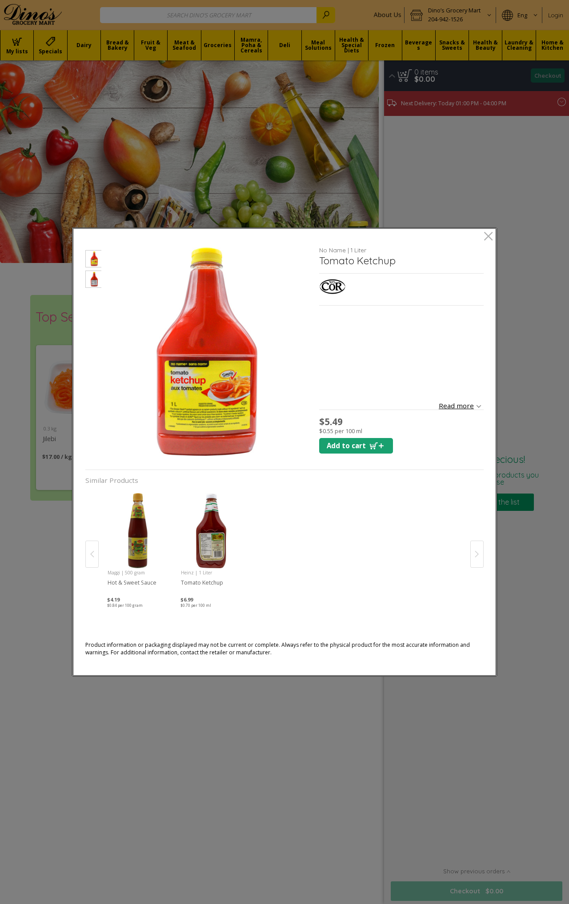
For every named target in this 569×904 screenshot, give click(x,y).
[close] (488, 237)
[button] (93, 260)
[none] (138, 545)
